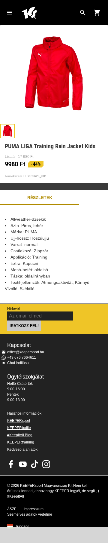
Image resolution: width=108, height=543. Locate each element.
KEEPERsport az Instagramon (46, 464)
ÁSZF (11, 509)
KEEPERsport (18, 421)
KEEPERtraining (20, 442)
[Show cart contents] (97, 13)
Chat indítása (18, 363)
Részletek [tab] (39, 197)
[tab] (7, 131)
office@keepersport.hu (25, 352)
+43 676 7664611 (21, 357)
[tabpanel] (54, 254)
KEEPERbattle (19, 428)
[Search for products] (83, 13)
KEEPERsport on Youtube (23, 464)
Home (49, 13)
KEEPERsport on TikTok (34, 464)
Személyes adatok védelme (29, 514)
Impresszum (34, 509)
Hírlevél (13, 309)
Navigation (9, 12)
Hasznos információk (24, 413)
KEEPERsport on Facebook (11, 464)
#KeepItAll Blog (19, 435)
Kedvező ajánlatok (22, 449)
